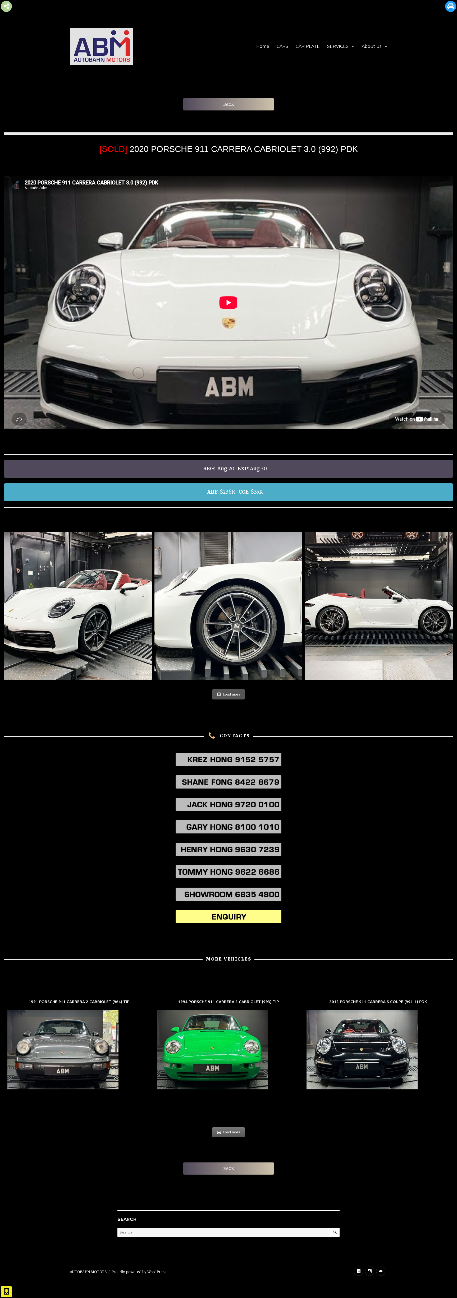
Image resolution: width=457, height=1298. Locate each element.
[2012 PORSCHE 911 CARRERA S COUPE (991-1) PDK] (378, 1045)
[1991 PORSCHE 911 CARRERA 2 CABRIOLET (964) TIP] (79, 1045)
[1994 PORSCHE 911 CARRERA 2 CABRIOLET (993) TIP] (228, 1045)
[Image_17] (379, 606)
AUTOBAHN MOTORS (88, 1272)
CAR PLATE (308, 46)
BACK (228, 104)
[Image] (78, 606)
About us (371, 46)
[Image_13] (228, 606)
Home (262, 46)
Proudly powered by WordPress (138, 1272)
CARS (282, 46)
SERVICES (338, 46)
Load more (231, 694)
